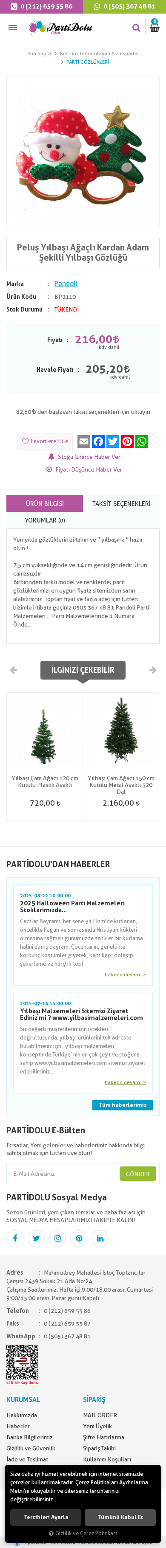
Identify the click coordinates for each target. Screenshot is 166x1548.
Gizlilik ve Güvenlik (30, 1448)
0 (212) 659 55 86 (45, 6)
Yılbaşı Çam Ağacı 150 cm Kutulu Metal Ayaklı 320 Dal (121, 785)
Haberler (18, 1426)
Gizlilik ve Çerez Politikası (86, 1533)
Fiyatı (55, 340)
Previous (13, 670)
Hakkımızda (21, 1415)
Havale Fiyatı (55, 369)
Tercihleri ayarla (46, 1517)
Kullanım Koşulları (107, 1459)
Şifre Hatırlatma (103, 1437)
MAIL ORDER (100, 1415)
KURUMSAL (23, 1400)
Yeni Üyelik (97, 1426)
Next (152, 670)
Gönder (138, 1174)
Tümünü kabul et (120, 1517)
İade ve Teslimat (27, 1459)
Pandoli (65, 284)
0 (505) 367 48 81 (128, 6)
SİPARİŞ (94, 1400)
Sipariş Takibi (99, 1448)
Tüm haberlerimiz (122, 1105)
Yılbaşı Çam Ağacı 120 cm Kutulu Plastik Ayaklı (44, 781)
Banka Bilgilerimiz (29, 1437)
